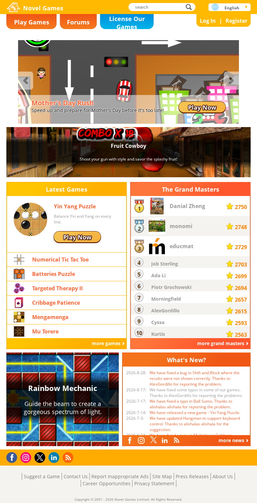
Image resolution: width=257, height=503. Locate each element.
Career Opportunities (107, 483)
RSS (177, 440)
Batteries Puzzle (53, 274)
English (232, 8)
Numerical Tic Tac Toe (60, 259)
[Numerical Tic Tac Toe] (19, 259)
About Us (222, 476)
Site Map (162, 476)
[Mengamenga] (19, 316)
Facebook (131, 439)
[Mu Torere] (19, 331)
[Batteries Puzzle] (19, 273)
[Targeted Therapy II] (19, 288)
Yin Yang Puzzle (75, 206)
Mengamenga (50, 317)
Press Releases (192, 476)
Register (236, 20)
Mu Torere (45, 331)
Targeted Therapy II (57, 288)
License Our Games (127, 22)
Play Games (31, 22)
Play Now (202, 107)
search (190, 7)
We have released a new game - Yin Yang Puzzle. (195, 412)
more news (231, 440)
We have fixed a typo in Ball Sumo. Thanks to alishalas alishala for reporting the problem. (191, 404)
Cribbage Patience (56, 302)
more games (106, 343)
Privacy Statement (154, 483)
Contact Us (76, 476)
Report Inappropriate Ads (120, 476)
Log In (208, 20)
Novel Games (43, 8)
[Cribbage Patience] (19, 302)
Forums (78, 22)
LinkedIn (166, 440)
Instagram (142, 440)
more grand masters (220, 343)
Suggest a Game (42, 476)
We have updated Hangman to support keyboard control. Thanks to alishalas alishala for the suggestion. (195, 423)
